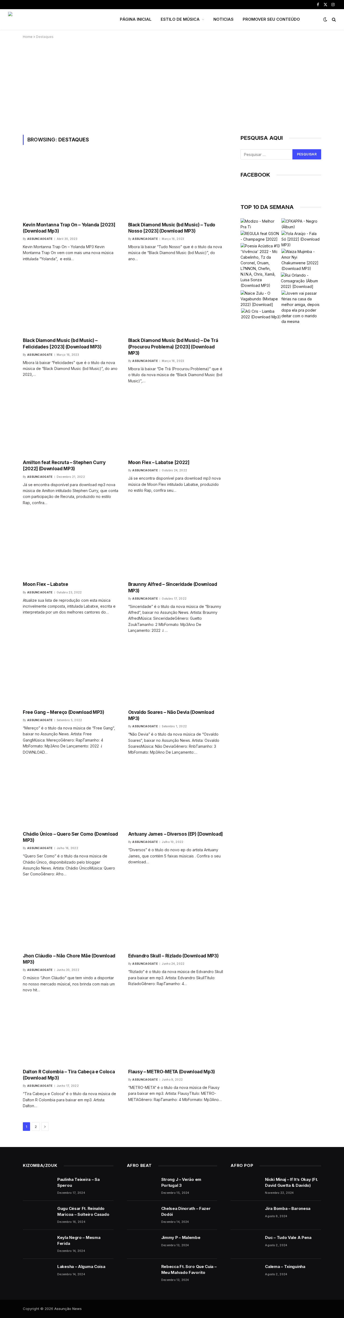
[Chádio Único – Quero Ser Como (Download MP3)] (71, 796)
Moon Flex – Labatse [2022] (158, 462)
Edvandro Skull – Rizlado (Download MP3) (173, 956)
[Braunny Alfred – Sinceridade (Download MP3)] (176, 546)
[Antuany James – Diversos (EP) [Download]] (176, 796)
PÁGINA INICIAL (136, 19)
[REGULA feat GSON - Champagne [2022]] (260, 236)
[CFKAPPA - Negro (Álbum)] (301, 224)
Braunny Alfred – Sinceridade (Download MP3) (172, 587)
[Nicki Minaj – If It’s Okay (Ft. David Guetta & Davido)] (245, 1186)
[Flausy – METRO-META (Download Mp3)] (176, 1033)
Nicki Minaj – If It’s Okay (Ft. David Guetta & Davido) (291, 1182)
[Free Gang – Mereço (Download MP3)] (71, 674)
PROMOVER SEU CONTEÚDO (271, 19)
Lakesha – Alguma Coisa (81, 1266)
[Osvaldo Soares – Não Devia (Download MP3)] (176, 674)
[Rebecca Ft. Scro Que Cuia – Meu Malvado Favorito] (141, 1273)
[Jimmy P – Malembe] (141, 1244)
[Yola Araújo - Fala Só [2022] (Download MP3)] (301, 239)
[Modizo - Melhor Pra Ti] (260, 224)
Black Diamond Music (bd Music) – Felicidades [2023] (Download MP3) (62, 343)
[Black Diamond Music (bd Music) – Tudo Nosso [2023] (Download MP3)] (176, 186)
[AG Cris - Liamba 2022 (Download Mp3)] (261, 314)
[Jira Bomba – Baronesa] (245, 1215)
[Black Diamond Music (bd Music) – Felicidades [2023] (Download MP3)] (71, 302)
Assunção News (68, 1308)
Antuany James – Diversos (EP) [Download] (175, 834)
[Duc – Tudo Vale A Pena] (245, 1244)
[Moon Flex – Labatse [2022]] (176, 424)
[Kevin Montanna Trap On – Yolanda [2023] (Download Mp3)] (71, 186)
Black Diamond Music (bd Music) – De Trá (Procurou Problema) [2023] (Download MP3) (173, 346)
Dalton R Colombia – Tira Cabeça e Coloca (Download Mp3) (69, 1075)
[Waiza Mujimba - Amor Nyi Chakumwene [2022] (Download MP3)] (301, 260)
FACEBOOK (255, 175)
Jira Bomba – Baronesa (287, 1208)
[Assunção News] (57, 19)
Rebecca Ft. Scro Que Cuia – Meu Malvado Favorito (189, 1269)
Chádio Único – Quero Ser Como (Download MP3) (70, 837)
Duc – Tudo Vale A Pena (288, 1237)
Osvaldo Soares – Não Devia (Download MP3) (171, 715)
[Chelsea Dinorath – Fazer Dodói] (141, 1215)
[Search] (333, 19)
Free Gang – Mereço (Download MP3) (63, 712)
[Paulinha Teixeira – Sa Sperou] (37, 1186)
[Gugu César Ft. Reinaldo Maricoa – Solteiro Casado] (37, 1215)
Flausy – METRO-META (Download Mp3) (171, 1071)
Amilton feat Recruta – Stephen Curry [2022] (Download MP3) (64, 465)
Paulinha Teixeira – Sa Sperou (78, 1182)
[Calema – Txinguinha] (245, 1273)
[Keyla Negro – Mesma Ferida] (37, 1244)
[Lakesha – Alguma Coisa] (37, 1273)
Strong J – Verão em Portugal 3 (181, 1182)
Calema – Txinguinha (285, 1266)
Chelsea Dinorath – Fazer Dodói (186, 1211)
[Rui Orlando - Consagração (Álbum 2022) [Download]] (301, 280)
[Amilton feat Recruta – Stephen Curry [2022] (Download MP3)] (71, 424)
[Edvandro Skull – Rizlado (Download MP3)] (176, 918)
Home (28, 37)
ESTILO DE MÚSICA (180, 19)
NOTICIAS (223, 19)
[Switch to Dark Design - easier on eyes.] (325, 19)
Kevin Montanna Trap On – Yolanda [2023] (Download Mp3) (69, 228)
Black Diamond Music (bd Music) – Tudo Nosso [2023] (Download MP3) (171, 228)
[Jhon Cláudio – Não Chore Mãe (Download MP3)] (71, 918)
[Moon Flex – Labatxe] (71, 546)
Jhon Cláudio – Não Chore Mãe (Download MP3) (69, 959)
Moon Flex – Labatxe (45, 584)
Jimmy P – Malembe (180, 1237)
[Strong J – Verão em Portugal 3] (141, 1186)
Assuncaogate (40, 238)
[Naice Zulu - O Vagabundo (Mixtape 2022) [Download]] (260, 298)
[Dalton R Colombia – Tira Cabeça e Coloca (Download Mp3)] (71, 1033)
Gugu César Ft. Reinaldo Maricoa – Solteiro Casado (83, 1211)
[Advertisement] (172, 85)
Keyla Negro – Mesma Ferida (78, 1240)
